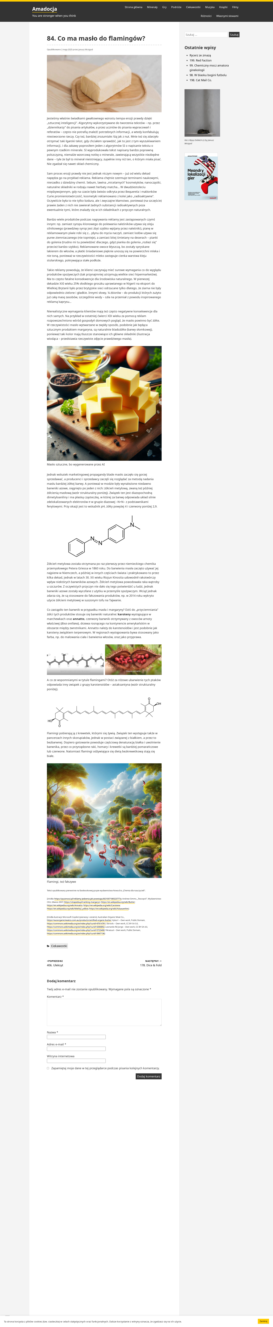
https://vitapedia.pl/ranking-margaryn (82, 902)
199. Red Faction (201, 60)
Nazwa (52, 1032)
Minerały (152, 7)
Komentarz (55, 996)
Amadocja (44, 8)
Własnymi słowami (227, 16)
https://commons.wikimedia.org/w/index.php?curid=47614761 (76, 923)
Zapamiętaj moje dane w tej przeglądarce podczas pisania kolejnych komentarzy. (105, 1068)
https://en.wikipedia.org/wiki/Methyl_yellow (67, 908)
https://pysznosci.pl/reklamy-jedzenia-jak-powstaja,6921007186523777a (87, 898)
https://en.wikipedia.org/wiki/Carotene (101, 905)
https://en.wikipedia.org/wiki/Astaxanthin (108, 908)
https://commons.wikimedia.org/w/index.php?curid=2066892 (75, 926)
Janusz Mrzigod (85, 49)
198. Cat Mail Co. (201, 80)
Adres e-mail (56, 1044)
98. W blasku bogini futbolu (208, 75)
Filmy (235, 7)
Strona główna (133, 7)
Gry (164, 7)
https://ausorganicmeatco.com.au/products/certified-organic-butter (79, 920)
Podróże (176, 7)
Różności (206, 16)
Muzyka (210, 7)
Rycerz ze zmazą (200, 55)
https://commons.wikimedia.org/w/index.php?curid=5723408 (75, 930)
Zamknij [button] (263, 1321)
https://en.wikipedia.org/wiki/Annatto (64, 905)
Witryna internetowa (60, 1056)
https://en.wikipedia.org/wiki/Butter (118, 902)
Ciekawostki (193, 7)
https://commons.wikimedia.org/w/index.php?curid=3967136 (75, 933)
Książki (223, 7)
